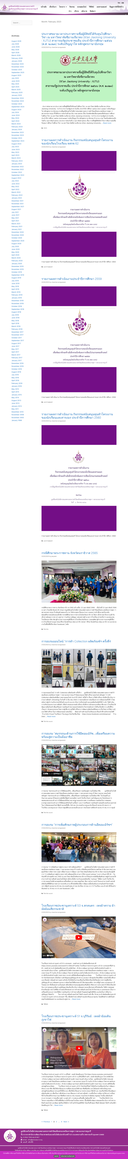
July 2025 (15, 78)
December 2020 (18, 232)
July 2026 (15, 44)
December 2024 (18, 98)
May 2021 (15, 218)
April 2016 (15, 380)
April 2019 (15, 289)
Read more (107, 123)
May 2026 (15, 50)
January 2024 (17, 129)
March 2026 (16, 55)
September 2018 (18, 309)
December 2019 (18, 266)
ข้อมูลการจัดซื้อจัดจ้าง (116, 7)
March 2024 (16, 124)
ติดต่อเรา (93, 11)
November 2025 (18, 67)
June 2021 (15, 215)
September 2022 (18, 175)
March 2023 (16, 158)
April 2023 (15, 155)
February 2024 (17, 127)
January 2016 (17, 386)
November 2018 (18, 303)
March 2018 (16, 326)
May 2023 (15, 152)
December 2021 (17, 201)
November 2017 (18, 335)
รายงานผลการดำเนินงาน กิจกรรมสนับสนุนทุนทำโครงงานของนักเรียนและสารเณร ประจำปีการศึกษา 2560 (77, 416)
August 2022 (16, 178)
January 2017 (17, 360)
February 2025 (17, 92)
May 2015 (15, 389)
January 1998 (17, 420)
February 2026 (17, 58)
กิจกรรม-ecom (48, 721)
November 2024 (18, 101)
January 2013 (17, 406)
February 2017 (17, 358)
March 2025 (16, 90)
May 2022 (15, 186)
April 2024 (15, 121)
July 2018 (15, 315)
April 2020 (15, 255)
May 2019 (15, 286)
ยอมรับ (56, 1156)
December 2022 (18, 167)
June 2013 (15, 403)
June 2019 (15, 283)
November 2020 (18, 235)
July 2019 (15, 281)
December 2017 (17, 332)
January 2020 (17, 264)
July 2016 (15, 375)
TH (119, 3)
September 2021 (18, 206)
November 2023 (18, 135)
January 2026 (17, 61)
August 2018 (16, 312)
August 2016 (16, 372)
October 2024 (17, 104)
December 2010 (18, 412)
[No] (126, 1155)
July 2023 (15, 147)
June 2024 (16, 115)
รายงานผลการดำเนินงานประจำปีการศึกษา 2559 (72, 278)
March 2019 (16, 292)
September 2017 (18, 340)
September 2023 (18, 141)
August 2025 (16, 75)
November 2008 (18, 415)
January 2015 (17, 395)
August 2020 (16, 243)
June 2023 (16, 149)
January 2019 (17, 298)
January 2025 (17, 95)
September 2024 (18, 107)
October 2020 (17, 238)
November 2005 (18, 417)
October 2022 (17, 172)
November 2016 (18, 366)
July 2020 (15, 246)
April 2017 (15, 352)
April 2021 (15, 221)
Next (66, 1122)
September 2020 (18, 241)
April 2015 (15, 392)
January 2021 (17, 229)
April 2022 (15, 189)
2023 (45, 128)
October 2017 (17, 338)
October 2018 (17, 306)
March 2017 (16, 355)
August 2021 (16, 209)
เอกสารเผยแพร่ (102, 7)
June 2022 (15, 184)
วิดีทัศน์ (91, 7)
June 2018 (15, 318)
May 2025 (15, 84)
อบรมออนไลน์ (81, 7)
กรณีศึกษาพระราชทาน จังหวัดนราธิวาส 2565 (70, 553)
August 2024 (16, 110)
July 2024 (15, 112)
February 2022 (17, 195)
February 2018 (17, 329)
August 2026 (16, 41)
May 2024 (15, 118)
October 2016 (17, 369)
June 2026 (16, 47)
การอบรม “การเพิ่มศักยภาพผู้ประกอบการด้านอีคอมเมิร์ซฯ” (77, 824)
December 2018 (17, 301)
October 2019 (17, 272)
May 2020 (15, 252)
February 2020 (17, 261)
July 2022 (15, 181)
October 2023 (17, 138)
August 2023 (16, 144)
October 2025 (17, 70)
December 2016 (18, 363)
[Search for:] (22, 23)
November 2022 (18, 169)
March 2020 (16, 258)
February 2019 (17, 295)
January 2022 (17, 198)
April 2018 (15, 323)
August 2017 (16, 343)
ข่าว (70, 11)
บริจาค (76, 11)
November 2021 (18, 204)
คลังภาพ (84, 11)
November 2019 (18, 269)
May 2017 (15, 349)
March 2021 (16, 224)
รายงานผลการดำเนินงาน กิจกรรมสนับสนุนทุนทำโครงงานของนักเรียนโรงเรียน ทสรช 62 (77, 141)
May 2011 (15, 409)
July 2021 (15, 212)
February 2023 (17, 161)
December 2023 (18, 132)
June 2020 (16, 249)
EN (123, 3)
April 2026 (15, 52)
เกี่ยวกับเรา (53, 7)
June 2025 (15, 81)
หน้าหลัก (44, 7)
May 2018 (15, 321)
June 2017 (15, 346)
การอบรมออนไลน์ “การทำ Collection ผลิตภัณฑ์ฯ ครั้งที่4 (76, 641)
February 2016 (17, 383)
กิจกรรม (72, 7)
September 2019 (18, 275)
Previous (46, 1122)
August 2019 (16, 278)
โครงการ (62, 7)
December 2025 (18, 64)
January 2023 (17, 164)
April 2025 (15, 87)
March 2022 (16, 192)
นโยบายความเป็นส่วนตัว (68, 1156)
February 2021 (17, 226)
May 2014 (15, 397)
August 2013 (16, 400)
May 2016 (15, 378)
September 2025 (18, 72)
